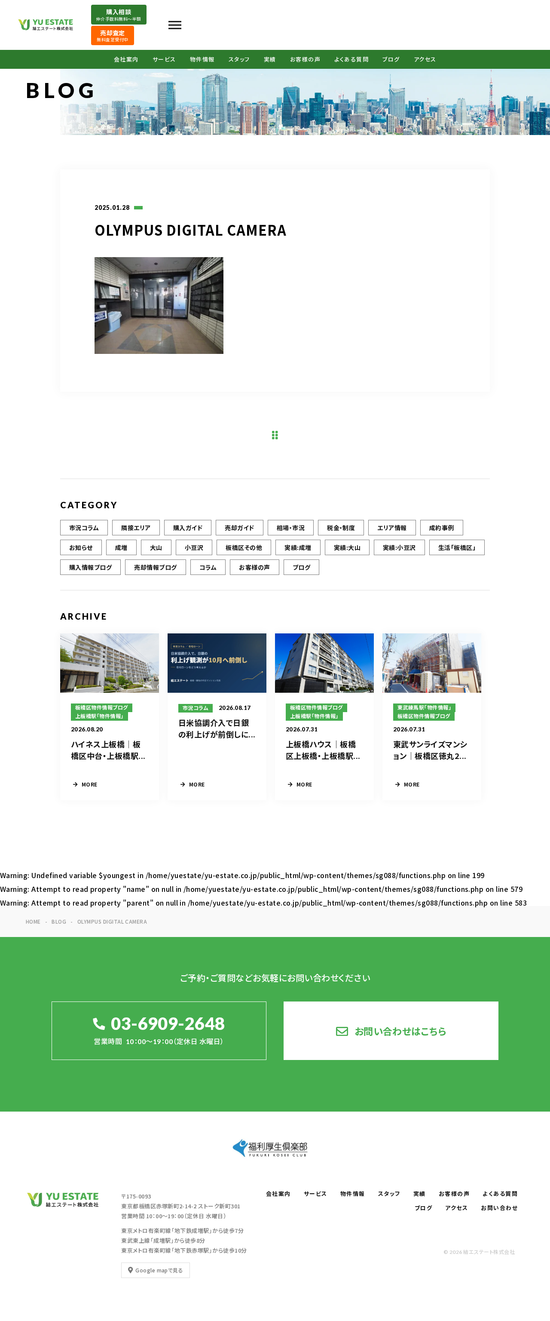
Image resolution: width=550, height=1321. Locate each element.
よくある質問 (351, 59)
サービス (164, 59)
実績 (270, 59)
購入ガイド (187, 527)
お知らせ (81, 547)
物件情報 (202, 59)
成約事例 (441, 527)
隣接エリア (135, 527)
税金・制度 (341, 527)
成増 (121, 547)
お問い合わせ (499, 1207)
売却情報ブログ (155, 567)
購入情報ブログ (90, 567)
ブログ (391, 59)
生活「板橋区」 (457, 547)
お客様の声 (305, 59)
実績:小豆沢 (399, 547)
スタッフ (239, 59)
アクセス (425, 59)
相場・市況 (291, 527)
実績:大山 (347, 547)
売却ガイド (239, 527)
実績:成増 (297, 547)
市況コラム (84, 527)
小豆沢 (194, 547)
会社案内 (126, 59)
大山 (156, 547)
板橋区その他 (244, 547)
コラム (208, 567)
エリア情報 (391, 527)
